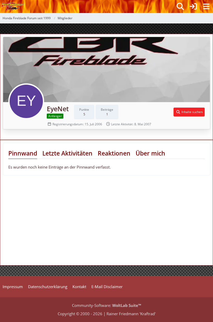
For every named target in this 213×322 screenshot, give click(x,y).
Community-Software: (106, 305)
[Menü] (206, 6)
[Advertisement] (42, 222)
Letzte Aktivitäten (67, 153)
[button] (189, 112)
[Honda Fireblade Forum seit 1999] (13, 6)
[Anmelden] (193, 6)
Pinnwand (22, 153)
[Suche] (180, 6)
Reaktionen (114, 153)
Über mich (150, 153)
